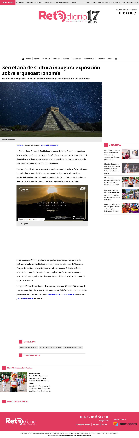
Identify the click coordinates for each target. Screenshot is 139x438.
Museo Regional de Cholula (50, 347)
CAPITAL (37, 58)
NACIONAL (66, 58)
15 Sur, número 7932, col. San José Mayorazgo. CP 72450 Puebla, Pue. (81, 433)
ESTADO (28, 58)
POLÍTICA (56, 58)
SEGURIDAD (46, 58)
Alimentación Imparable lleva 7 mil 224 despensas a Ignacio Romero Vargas (111, 2)
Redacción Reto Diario (49, 145)
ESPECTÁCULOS (89, 58)
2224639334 (114, 433)
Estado (104, 424)
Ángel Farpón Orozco (28, 347)
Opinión (110, 58)
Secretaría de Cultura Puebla (61, 294)
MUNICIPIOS (77, 58)
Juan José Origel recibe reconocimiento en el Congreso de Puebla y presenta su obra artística (43, 2)
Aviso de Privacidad (83, 424)
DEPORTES (101, 58)
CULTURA (19, 145)
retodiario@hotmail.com (68, 435)
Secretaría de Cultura (73, 347)
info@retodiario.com (84, 435)
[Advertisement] (69, 42)
